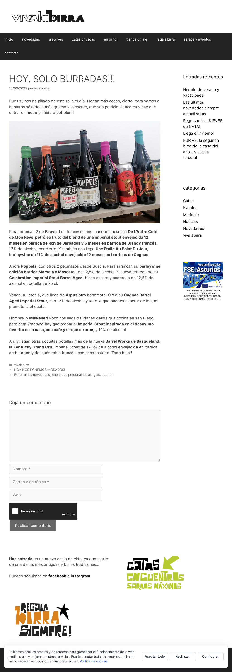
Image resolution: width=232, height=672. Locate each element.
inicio (9, 39)
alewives (56, 39)
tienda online (136, 39)
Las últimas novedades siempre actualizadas (201, 108)
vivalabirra (21, 365)
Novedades (193, 228)
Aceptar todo (155, 656)
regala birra (165, 39)
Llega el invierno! (198, 133)
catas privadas (83, 39)
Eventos (190, 207)
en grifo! (110, 39)
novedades (31, 39)
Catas (188, 201)
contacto (11, 53)
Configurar (210, 656)
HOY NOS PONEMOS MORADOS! (39, 370)
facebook (57, 576)
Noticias (190, 221)
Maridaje (191, 214)
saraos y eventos (197, 39)
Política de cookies (93, 661)
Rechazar (183, 656)
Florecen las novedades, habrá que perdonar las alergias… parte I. (64, 375)
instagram (80, 576)
